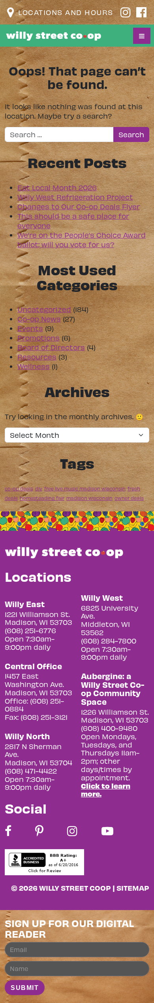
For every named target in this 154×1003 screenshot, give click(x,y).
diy (38, 488)
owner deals (129, 498)
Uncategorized (44, 309)
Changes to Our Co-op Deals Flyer (78, 206)
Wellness (33, 366)
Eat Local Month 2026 (57, 187)
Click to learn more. (105, 790)
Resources (36, 356)
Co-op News (39, 318)
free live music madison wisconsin (85, 488)
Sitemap (132, 887)
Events (30, 328)
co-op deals (19, 488)
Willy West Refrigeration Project (75, 197)
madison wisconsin (89, 498)
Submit (25, 987)
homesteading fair (42, 498)
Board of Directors (51, 347)
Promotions (38, 337)
